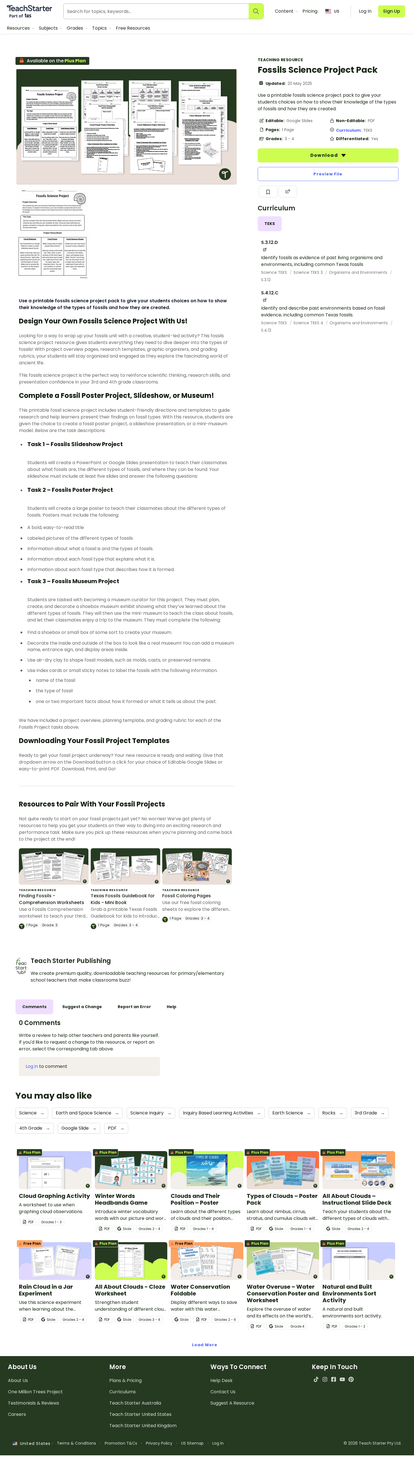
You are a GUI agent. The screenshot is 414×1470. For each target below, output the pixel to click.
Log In (218, 1443)
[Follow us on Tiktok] (316, 1379)
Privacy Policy (159, 1443)
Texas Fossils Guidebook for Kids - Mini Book (123, 899)
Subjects (49, 28)
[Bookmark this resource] (268, 191)
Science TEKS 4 (308, 323)
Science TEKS (274, 272)
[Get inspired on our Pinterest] (351, 1379)
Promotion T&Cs (121, 1443)
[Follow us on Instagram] (324, 1379)
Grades (75, 28)
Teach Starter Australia (135, 1403)
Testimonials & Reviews (33, 1403)
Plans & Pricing (125, 1380)
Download (324, 155)
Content (285, 11)
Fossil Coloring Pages (186, 895)
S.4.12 (266, 330)
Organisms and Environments (358, 272)
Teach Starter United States (140, 1414)
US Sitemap (192, 1443)
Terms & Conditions (76, 1443)
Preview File (327, 174)
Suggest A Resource (232, 1403)
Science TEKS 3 (308, 272)
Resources (19, 28)
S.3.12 (266, 280)
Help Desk (221, 1380)
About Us (18, 1380)
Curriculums (122, 1392)
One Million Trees (35, 1392)
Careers (17, 1414)
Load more (204, 1345)
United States (33, 1443)
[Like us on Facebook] (333, 1379)
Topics (100, 28)
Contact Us (222, 1392)
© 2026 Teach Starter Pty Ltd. (372, 1443)
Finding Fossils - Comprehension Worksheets (51, 899)
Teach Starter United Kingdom (143, 1425)
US (336, 11)
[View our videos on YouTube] (342, 1379)
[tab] (270, 223)
